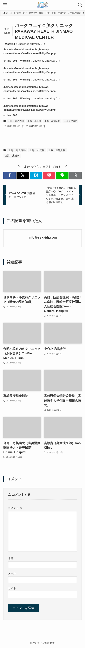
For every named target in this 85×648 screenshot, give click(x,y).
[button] (9, 175)
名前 (10, 558)
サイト (12, 588)
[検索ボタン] (80, 5)
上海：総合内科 (16, 121)
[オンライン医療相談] (42, 5)
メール (12, 573)
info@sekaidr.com (42, 237)
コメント (15, 507)
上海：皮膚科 (70, 121)
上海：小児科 (34, 121)
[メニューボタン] (5, 5)
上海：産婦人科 (52, 121)
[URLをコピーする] (75, 175)
